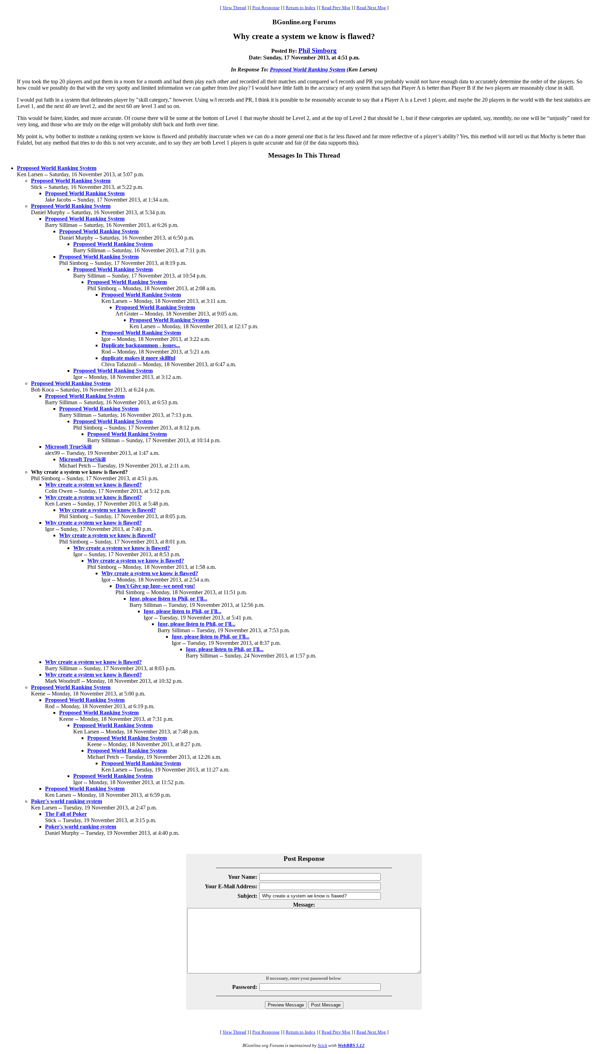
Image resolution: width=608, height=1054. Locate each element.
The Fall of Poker (66, 814)
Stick (322, 1045)
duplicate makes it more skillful (138, 358)
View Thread (234, 7)
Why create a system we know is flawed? (93, 485)
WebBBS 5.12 (351, 1045)
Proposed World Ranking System (307, 69)
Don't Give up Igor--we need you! (155, 586)
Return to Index (301, 7)
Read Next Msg (371, 7)
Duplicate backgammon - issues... (140, 345)
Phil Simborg (317, 50)
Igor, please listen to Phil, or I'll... (168, 599)
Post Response (266, 7)
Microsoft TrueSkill (68, 447)
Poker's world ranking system (66, 801)
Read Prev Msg (336, 7)
